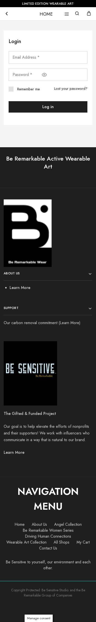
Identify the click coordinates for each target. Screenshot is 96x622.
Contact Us (48, 548)
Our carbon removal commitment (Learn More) (42, 323)
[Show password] (44, 74)
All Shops (61, 542)
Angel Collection (68, 524)
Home (20, 524)
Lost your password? (70, 88)
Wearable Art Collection (26, 542)
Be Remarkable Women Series (48, 530)
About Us (39, 524)
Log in (48, 107)
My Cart (83, 542)
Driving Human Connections (48, 536)
